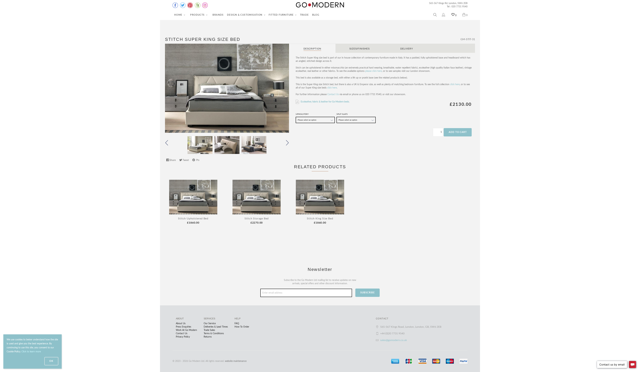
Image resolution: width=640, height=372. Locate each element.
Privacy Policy (183, 337)
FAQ (236, 323)
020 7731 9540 (460, 6)
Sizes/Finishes (359, 48)
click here (455, 84)
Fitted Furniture (281, 15)
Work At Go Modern (186, 330)
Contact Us (333, 94)
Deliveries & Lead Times (216, 327)
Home (178, 15)
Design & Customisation (245, 15)
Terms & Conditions (214, 333)
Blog (315, 15)
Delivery (406, 48)
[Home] (320, 5)
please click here (373, 71)
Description (312, 48)
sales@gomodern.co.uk (393, 340)
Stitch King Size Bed (320, 218)
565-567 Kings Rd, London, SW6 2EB (448, 3)
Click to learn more (31, 352)
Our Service (210, 323)
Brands (218, 15)
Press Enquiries (183, 327)
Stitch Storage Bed (256, 218)
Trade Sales (209, 330)
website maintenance (235, 361)
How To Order (241, 327)
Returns (208, 337)
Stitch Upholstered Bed (193, 218)
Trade (304, 15)
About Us (181, 323)
